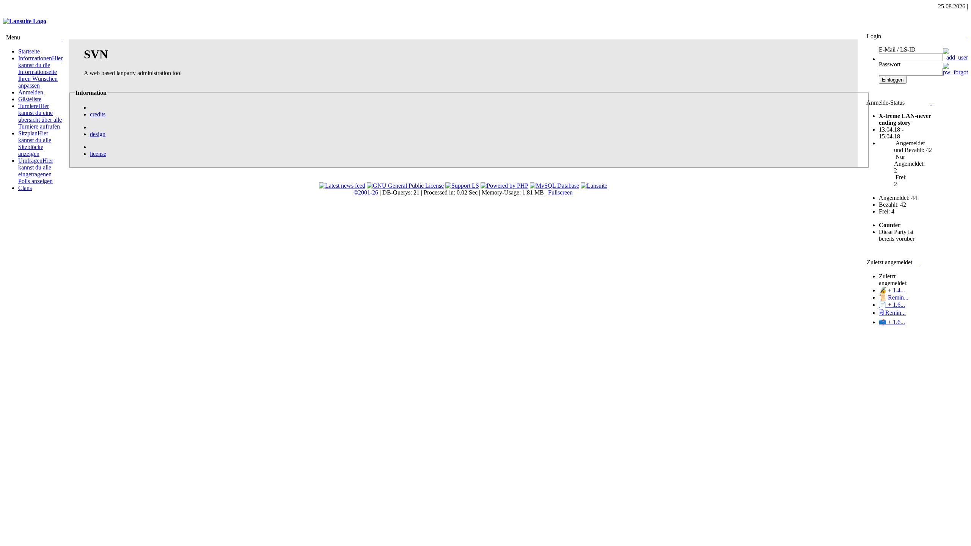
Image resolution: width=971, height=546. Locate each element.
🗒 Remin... (892, 312)
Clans (25, 188)
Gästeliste (29, 99)
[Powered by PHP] (504, 185)
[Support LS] (462, 185)
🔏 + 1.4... (892, 290)
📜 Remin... (893, 297)
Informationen (40, 72)
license (98, 154)
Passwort (889, 64)
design (97, 134)
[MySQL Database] (554, 185)
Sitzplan (34, 143)
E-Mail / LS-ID (897, 49)
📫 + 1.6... (892, 322)
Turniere (40, 116)
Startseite (29, 51)
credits (97, 114)
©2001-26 (366, 192)
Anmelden (30, 92)
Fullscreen (560, 192)
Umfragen (35, 170)
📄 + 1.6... (892, 304)
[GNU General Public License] (405, 185)
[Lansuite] (594, 185)
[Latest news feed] (342, 185)
